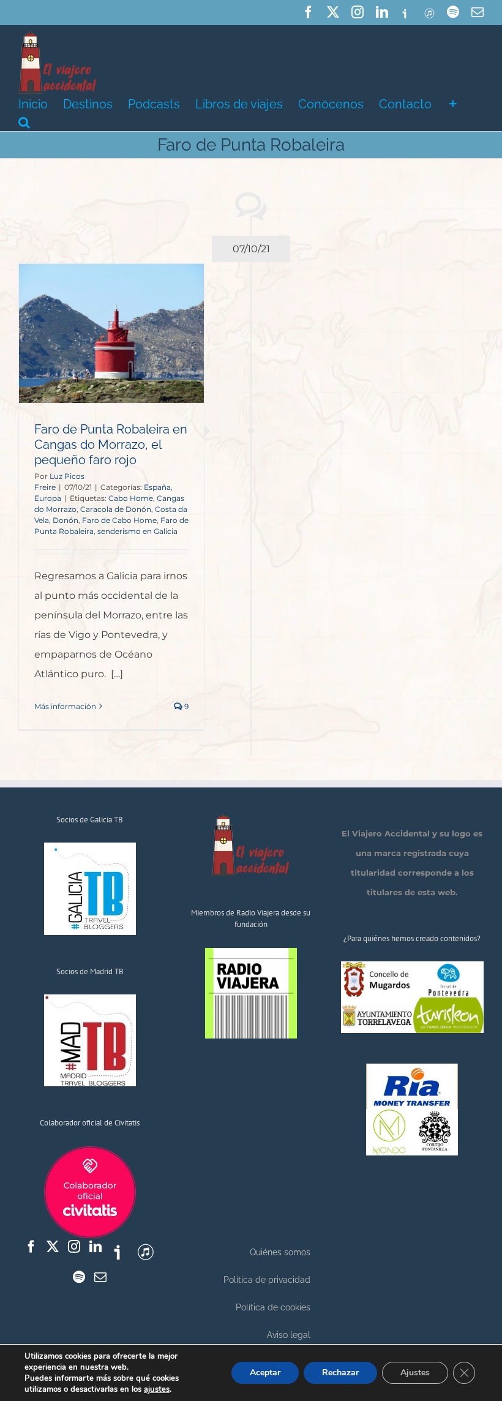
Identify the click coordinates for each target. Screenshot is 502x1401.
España (157, 487)
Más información (65, 706)
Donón (65, 520)
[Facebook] (31, 1247)
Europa (47, 498)
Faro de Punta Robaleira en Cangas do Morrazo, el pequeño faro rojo (110, 444)
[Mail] (100, 1277)
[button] (24, 121)
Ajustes (415, 1372)
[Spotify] (79, 1277)
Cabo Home (130, 498)
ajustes (157, 1389)
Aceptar (265, 1372)
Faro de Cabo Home (119, 520)
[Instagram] (74, 1247)
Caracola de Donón (115, 509)
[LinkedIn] (95, 1247)
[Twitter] (53, 1247)
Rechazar (340, 1372)
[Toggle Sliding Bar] (453, 103)
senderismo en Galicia (137, 531)
